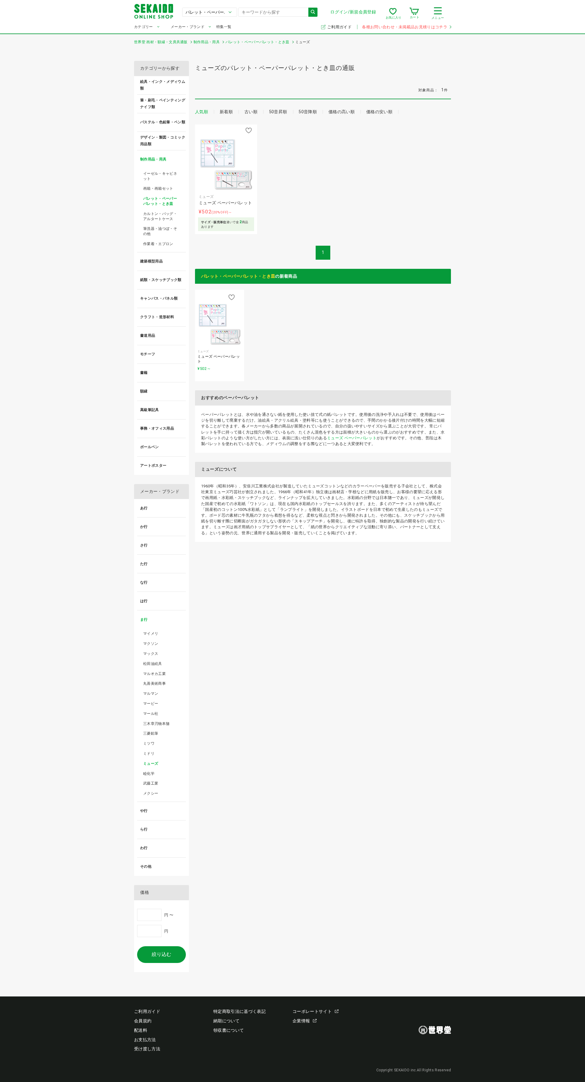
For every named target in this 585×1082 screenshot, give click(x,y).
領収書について (228, 1030)
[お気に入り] (393, 13)
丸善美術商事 (154, 683)
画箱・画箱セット (158, 188)
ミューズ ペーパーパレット (352, 438)
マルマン (150, 693)
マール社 (150, 713)
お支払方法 (145, 1039)
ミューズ (150, 763)
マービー (150, 703)
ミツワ (148, 743)
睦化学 (148, 773)
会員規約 (142, 1020)
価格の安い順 (379, 111)
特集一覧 (223, 27)
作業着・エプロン (158, 244)
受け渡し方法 (147, 1048)
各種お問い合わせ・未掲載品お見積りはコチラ (404, 27)
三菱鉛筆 (150, 733)
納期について (226, 1020)
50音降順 (308, 111)
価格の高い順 (341, 111)
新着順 (226, 111)
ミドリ (148, 753)
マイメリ (150, 633)
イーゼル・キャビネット (160, 176)
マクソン (150, 643)
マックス (150, 654)
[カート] (414, 13)
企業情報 (301, 1020)
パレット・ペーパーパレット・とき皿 (238, 276)
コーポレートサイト (312, 1011)
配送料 (140, 1030)
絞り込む (161, 954)
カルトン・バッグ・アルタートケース (160, 216)
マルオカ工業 (154, 674)
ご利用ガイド (340, 27)
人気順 (201, 111)
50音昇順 (278, 111)
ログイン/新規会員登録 (353, 11)
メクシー (150, 793)
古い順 (250, 111)
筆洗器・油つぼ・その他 (160, 231)
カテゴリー (143, 27)
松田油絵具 (152, 664)
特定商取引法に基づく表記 (239, 1011)
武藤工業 (150, 783)
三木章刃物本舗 (156, 724)
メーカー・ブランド (187, 27)
